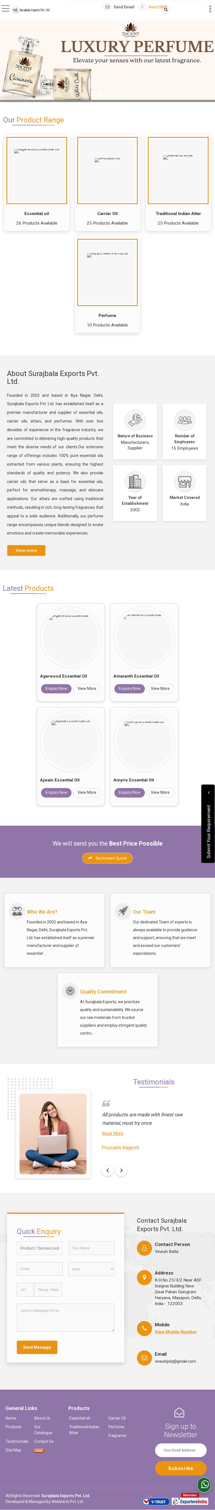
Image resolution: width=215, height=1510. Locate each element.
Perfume (107, 315)
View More (87, 688)
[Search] (165, 10)
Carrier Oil (107, 213)
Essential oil (36, 213)
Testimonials (17, 1441)
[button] (176, 1331)
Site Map (13, 1450)
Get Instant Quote (111, 858)
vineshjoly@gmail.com (175, 1361)
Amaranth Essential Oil (136, 676)
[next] (121, 1170)
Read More (112, 1133)
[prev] (107, 1170)
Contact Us (43, 1441)
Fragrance (117, 1435)
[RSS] (39, 1450)
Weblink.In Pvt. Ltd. (68, 1501)
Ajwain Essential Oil (60, 780)
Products (14, 1427)
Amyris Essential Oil (133, 780)
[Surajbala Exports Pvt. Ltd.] (31, 10)
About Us (42, 1418)
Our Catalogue (43, 1430)
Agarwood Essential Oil (63, 676)
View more (26, 550)
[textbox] (40, 1248)
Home (11, 1418)
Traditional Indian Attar (178, 213)
